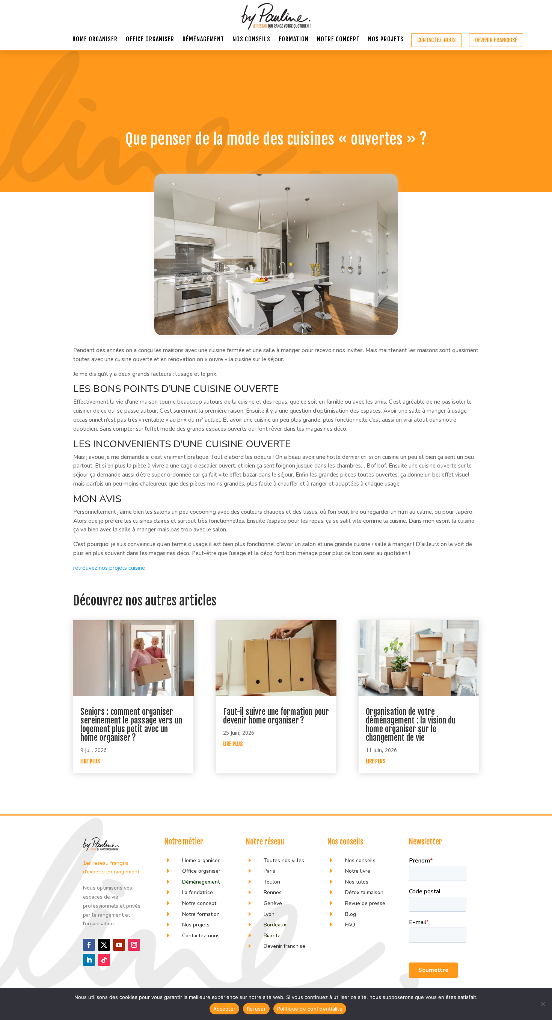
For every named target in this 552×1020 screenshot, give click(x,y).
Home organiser (95, 39)
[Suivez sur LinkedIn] (89, 960)
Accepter (224, 1009)
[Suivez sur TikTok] (104, 960)
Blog (350, 914)
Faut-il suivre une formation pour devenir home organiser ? (276, 716)
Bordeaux (275, 924)
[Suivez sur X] (104, 945)
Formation (294, 39)
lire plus (90, 761)
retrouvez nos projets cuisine (109, 568)
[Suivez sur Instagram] (134, 945)
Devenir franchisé (496, 40)
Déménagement (203, 39)
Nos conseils (251, 39)
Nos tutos (357, 881)
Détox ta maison (364, 892)
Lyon (269, 914)
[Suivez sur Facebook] (89, 945)
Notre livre (357, 871)
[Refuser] (542, 1004)
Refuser (256, 1009)
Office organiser (150, 39)
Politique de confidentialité (309, 1009)
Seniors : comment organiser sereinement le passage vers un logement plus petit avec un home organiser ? (131, 725)
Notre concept (338, 39)
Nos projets (386, 39)
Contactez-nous (436, 40)
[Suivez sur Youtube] (119, 945)
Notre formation (201, 914)
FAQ (350, 924)
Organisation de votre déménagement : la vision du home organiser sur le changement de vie (410, 725)
